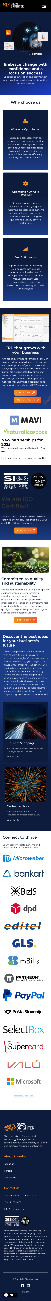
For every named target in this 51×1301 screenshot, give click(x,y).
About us (9, 1164)
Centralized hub (18, 806)
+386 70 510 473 (12, 1202)
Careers (8, 1171)
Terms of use (25, 1292)
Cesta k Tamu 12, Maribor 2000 (20, 1195)
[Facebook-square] (22, 1285)
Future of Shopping (20, 743)
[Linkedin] (28, 1285)
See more (13, 756)
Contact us (10, 1177)
